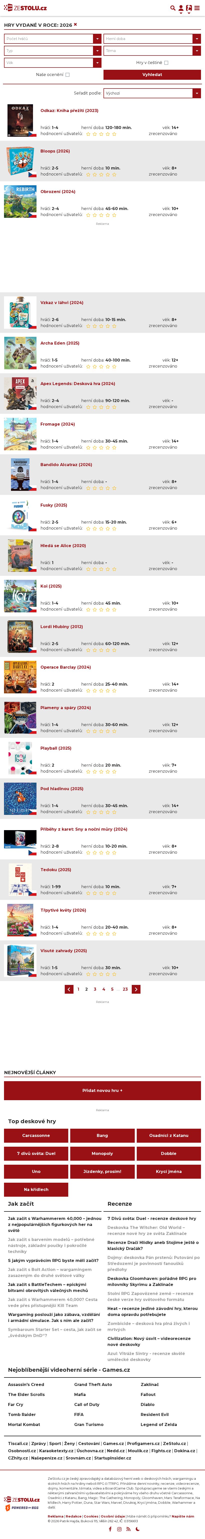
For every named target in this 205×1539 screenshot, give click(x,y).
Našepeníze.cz (46, 1458)
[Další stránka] (136, 989)
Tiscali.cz (18, 1443)
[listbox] (152, 93)
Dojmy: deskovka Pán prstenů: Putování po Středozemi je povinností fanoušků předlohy (154, 1263)
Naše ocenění (50, 74)
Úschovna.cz (90, 1450)
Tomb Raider (22, 1414)
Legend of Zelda (159, 1424)
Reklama (56, 1516)
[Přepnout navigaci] (181, 8)
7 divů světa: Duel (36, 1153)
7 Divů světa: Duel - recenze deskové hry (152, 1218)
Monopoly (102, 1153)
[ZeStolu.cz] (25, 8)
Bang (102, 1135)
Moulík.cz (138, 1450)
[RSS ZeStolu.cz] (128, 1529)
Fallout (148, 1394)
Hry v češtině (149, 62)
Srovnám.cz (78, 1458)
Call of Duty (87, 1404)
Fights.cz (161, 1450)
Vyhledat (152, 74)
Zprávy (38, 1443)
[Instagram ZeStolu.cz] (119, 1529)
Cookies (91, 1516)
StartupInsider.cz (112, 1458)
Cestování (89, 1443)
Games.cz (113, 1443)
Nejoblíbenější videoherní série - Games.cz (69, 1369)
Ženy (69, 1443)
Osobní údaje (113, 1516)
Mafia (80, 1394)
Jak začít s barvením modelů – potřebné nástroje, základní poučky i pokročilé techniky (51, 1245)
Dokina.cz (184, 1450)
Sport (55, 1443)
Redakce (74, 1516)
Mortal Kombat (24, 1424)
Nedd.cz (116, 1450)
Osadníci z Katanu (168, 1135)
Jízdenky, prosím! (102, 1171)
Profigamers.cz (143, 1443)
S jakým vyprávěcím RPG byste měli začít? (53, 1260)
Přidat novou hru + (102, 1090)
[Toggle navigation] (197, 8)
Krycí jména (169, 1171)
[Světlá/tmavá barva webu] (138, 1529)
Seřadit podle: (88, 93)
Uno (36, 1171)
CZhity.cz (18, 1458)
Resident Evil (155, 1414)
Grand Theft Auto (93, 1384)
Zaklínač (150, 1384)
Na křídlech (36, 1189)
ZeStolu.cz (174, 1443)
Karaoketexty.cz (56, 1450)
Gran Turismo (89, 1424)
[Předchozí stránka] (69, 989)
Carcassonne (36, 1135)
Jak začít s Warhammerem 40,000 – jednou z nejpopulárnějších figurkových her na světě (55, 1224)
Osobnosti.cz (22, 1450)
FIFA (79, 1414)
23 (125, 989)
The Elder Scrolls (26, 1394)
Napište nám (183, 1516)
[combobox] (53, 39)
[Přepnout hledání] (173, 8)
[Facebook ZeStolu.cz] (110, 1529)
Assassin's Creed (26, 1384)
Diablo (147, 1404)
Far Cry (15, 1404)
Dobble (168, 1153)
